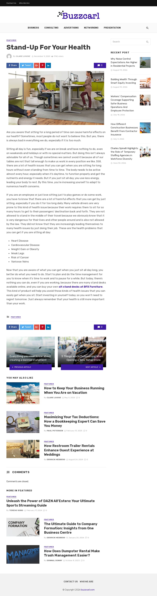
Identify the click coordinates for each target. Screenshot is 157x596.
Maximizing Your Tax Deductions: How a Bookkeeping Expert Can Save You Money (74, 421)
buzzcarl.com (88, 589)
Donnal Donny (54, 560)
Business (33, 28)
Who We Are (24, 3)
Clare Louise (23, 56)
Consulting (51, 28)
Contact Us (11, 3)
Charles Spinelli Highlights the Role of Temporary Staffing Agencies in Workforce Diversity (124, 153)
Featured (11, 40)
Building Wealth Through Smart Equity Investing (124, 81)
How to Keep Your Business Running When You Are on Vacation (74, 390)
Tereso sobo (16, 510)
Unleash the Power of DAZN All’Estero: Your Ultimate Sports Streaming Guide (50, 503)
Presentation (112, 28)
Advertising (71, 28)
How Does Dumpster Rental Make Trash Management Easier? (72, 553)
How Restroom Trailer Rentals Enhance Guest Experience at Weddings (69, 450)
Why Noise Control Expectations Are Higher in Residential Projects (124, 62)
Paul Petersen (55, 431)
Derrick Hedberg (56, 459)
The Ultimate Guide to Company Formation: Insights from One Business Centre (70, 528)
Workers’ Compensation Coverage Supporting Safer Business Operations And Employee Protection (123, 103)
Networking (91, 28)
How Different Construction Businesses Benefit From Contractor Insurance (124, 129)
